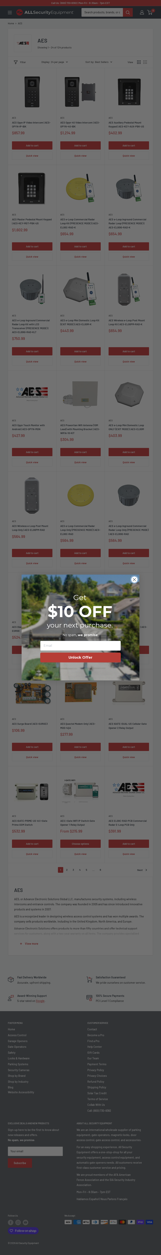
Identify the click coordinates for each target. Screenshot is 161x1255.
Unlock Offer (80, 657)
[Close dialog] (134, 579)
